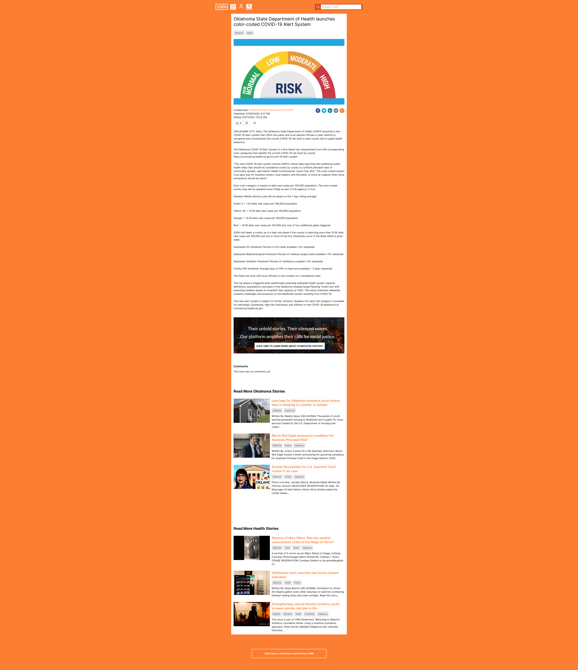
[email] (336, 110)
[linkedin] (330, 110)
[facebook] (317, 110)
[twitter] (324, 110)
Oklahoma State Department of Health (271, 109)
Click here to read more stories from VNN (289, 653)
